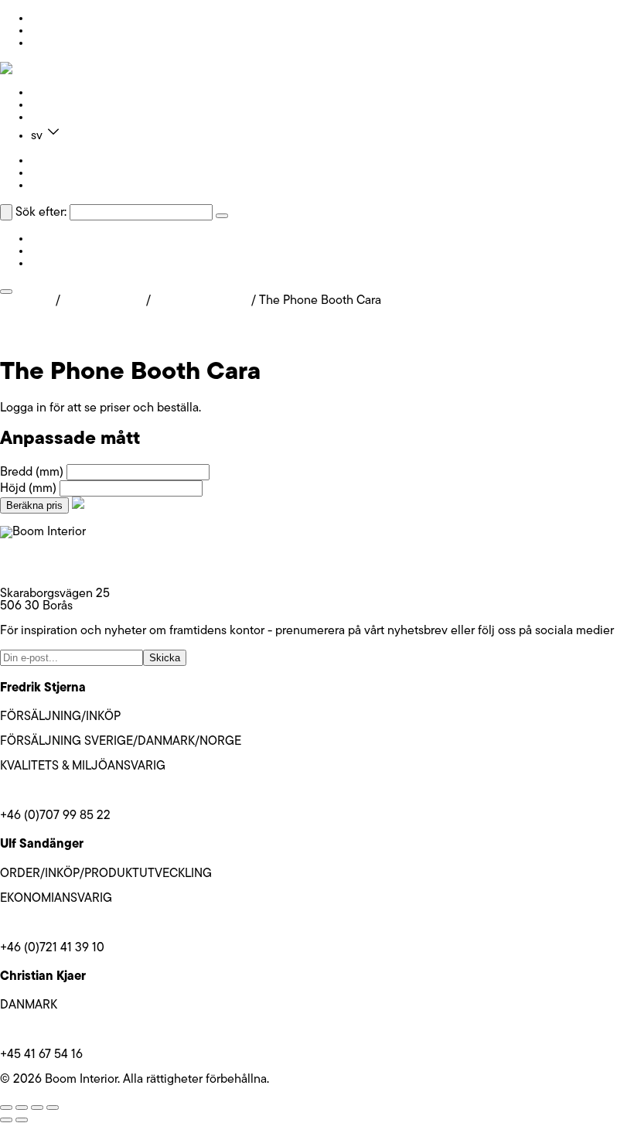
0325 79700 (33, 569)
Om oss (51, 105)
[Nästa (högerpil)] (21, 1120)
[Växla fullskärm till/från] (21, 1107)
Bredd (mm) (31, 472)
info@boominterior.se (57, 557)
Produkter (57, 93)
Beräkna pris (34, 505)
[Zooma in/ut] (6, 1107)
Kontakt (51, 117)
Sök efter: (40, 213)
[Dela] (37, 1107)
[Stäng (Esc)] (52, 1107)
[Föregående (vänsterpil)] (6, 1120)
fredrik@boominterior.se (64, 791)
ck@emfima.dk (39, 1030)
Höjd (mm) (28, 489)
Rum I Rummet (103, 301)
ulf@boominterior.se (53, 923)
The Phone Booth (201, 301)
